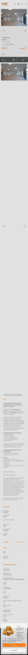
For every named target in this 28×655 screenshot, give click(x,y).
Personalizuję (14, 650)
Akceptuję (14, 645)
